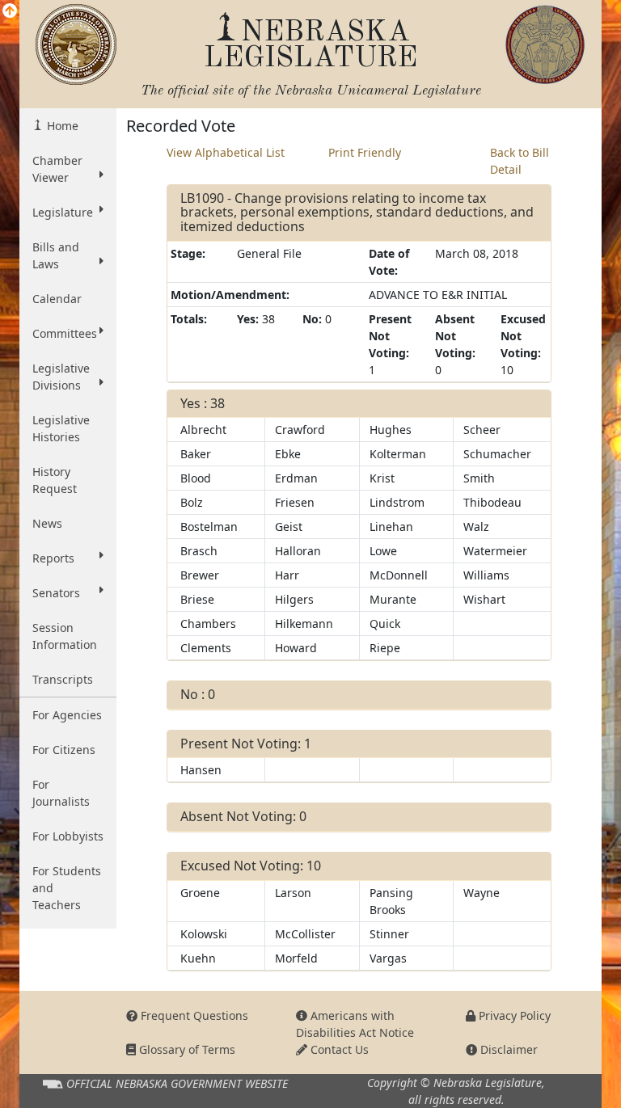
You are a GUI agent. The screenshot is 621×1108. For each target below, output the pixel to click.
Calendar (57, 298)
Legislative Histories (61, 428)
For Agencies (67, 715)
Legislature (62, 212)
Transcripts (62, 679)
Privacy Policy (513, 1015)
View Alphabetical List (226, 152)
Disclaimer (507, 1049)
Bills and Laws (55, 255)
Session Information (64, 636)
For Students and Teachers (66, 887)
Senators (56, 592)
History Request (54, 480)
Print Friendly (364, 152)
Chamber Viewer (57, 169)
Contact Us (338, 1049)
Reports (53, 558)
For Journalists (61, 793)
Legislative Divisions (61, 376)
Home (61, 125)
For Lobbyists (68, 836)
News (47, 523)
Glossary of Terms (185, 1049)
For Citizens (63, 749)
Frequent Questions (192, 1015)
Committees (64, 333)
